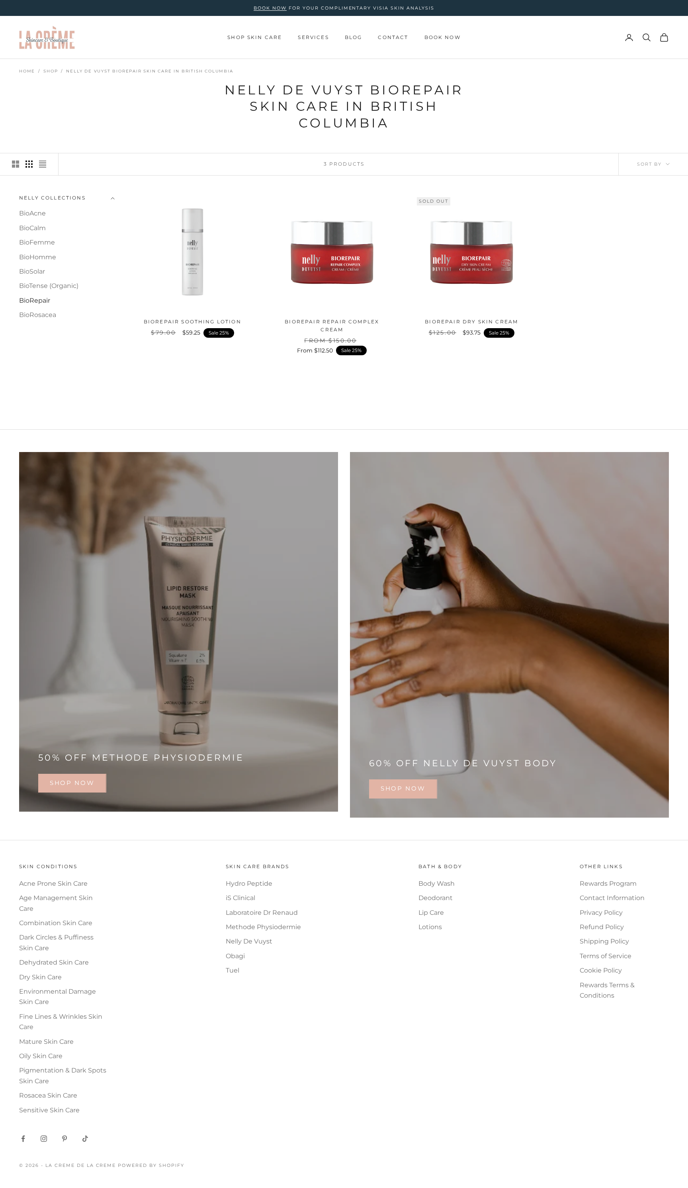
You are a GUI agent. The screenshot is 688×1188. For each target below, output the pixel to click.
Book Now (442, 37)
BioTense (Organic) (48, 286)
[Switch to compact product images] (42, 164)
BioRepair (34, 300)
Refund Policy (602, 927)
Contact (393, 37)
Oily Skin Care (41, 1056)
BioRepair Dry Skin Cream (471, 322)
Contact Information (612, 898)
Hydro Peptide (249, 883)
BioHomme (37, 257)
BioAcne (32, 213)
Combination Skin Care (55, 923)
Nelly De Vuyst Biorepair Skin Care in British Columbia (149, 71)
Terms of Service (605, 956)
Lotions (430, 927)
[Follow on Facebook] (23, 1139)
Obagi (235, 956)
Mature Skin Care (46, 1041)
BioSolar (32, 271)
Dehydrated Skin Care (54, 962)
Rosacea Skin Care (48, 1095)
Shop (50, 71)
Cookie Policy (601, 970)
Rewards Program (608, 883)
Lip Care (431, 912)
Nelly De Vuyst (249, 941)
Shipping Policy (604, 941)
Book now (270, 8)
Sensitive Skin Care (49, 1110)
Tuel (232, 970)
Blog (353, 37)
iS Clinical (240, 898)
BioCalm (32, 228)
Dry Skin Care (40, 977)
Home (27, 71)
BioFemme (37, 243)
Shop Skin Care (254, 37)
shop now (72, 783)
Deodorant (435, 898)
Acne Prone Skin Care (53, 883)
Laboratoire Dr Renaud (262, 912)
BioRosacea (37, 315)
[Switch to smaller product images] (29, 164)
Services (313, 37)
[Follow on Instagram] (44, 1139)
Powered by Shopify (151, 1165)
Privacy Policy (601, 912)
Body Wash (436, 883)
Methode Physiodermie (263, 927)
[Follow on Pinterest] (64, 1139)
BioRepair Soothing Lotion (192, 322)
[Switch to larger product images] (15, 164)
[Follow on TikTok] (85, 1139)
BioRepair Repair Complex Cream (332, 326)
